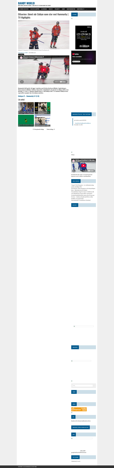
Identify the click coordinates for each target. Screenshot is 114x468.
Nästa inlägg (50, 129)
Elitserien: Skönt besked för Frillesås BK (25, 125)
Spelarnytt (57, 9)
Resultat (51, 9)
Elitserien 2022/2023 (23, 9)
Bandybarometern (71, 9)
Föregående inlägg (39, 129)
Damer (63, 9)
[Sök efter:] (83, 385)
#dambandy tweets (75, 461)
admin (26, 52)
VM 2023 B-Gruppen (34, 9)
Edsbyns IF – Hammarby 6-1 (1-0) (28, 96)
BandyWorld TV (80, 9)
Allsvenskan (44, 9)
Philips (72, 154)
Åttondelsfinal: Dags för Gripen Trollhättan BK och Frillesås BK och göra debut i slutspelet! (42, 112)
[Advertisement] (83, 77)
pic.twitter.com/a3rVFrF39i (80, 120)
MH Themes (35, 466)
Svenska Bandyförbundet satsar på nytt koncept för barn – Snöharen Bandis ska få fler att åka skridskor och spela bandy (82, 197)
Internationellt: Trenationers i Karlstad (80, 200)
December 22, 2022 (78, 124)
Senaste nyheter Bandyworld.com (42, 125)
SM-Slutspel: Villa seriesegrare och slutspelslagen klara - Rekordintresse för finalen (25, 112)
